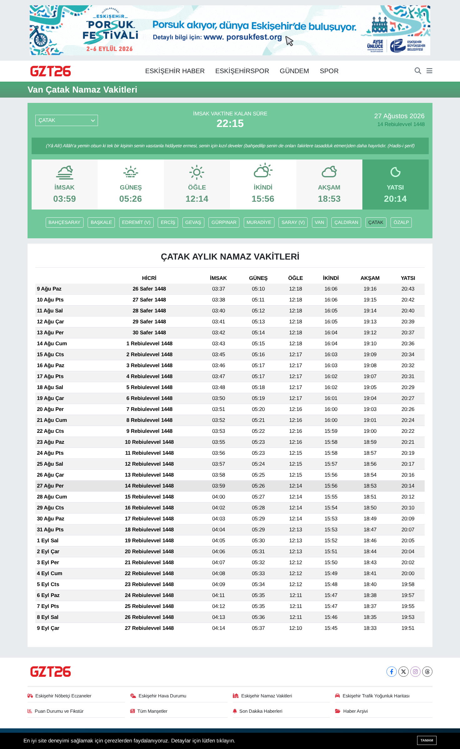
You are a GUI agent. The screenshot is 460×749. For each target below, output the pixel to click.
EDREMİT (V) (136, 222)
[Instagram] (415, 671)
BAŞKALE (101, 222)
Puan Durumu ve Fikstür (59, 711)
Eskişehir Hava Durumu (162, 695)
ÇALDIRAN (346, 222)
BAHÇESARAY (64, 222)
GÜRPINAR (224, 222)
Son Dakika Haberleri (260, 711)
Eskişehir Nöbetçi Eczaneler (63, 695)
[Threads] (427, 671)
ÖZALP (401, 222)
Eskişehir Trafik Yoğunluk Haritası (376, 695)
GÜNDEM (294, 71)
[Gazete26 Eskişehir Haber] (51, 71)
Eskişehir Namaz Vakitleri (266, 695)
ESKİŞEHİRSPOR (242, 71)
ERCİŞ (168, 222)
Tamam (427, 740)
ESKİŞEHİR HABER (175, 71)
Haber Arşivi (355, 711)
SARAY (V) (293, 222)
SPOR (329, 71)
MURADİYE (259, 222)
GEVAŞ (193, 222)
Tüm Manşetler (152, 711)
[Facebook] (391, 671)
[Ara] (418, 71)
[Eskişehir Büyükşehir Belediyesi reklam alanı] (230, 30)
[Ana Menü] (429, 71)
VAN (319, 222)
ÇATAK (375, 222)
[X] (403, 671)
